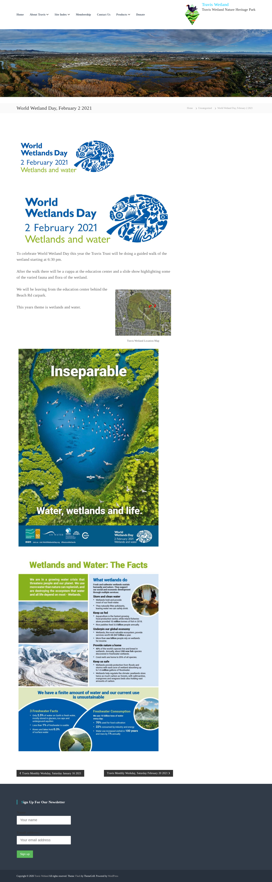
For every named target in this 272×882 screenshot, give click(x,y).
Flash (77, 876)
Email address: (28, 833)
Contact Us (103, 14)
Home (20, 14)
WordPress (113, 876)
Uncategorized (205, 108)
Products (121, 14)
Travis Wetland (215, 4)
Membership (83, 14)
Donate (140, 14)
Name (21, 812)
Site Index (61, 14)
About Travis (37, 14)
